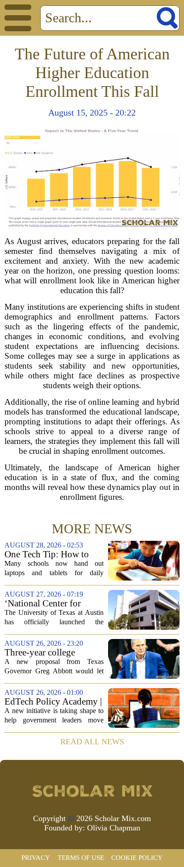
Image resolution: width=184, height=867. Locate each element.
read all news (92, 741)
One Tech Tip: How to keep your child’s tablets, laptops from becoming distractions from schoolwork (51, 554)
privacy (35, 857)
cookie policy (137, 857)
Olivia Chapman (113, 827)
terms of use (81, 857)
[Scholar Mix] (92, 790)
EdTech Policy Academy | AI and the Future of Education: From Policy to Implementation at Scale (53, 701)
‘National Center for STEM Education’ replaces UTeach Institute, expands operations (53, 603)
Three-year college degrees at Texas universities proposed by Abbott (51, 652)
